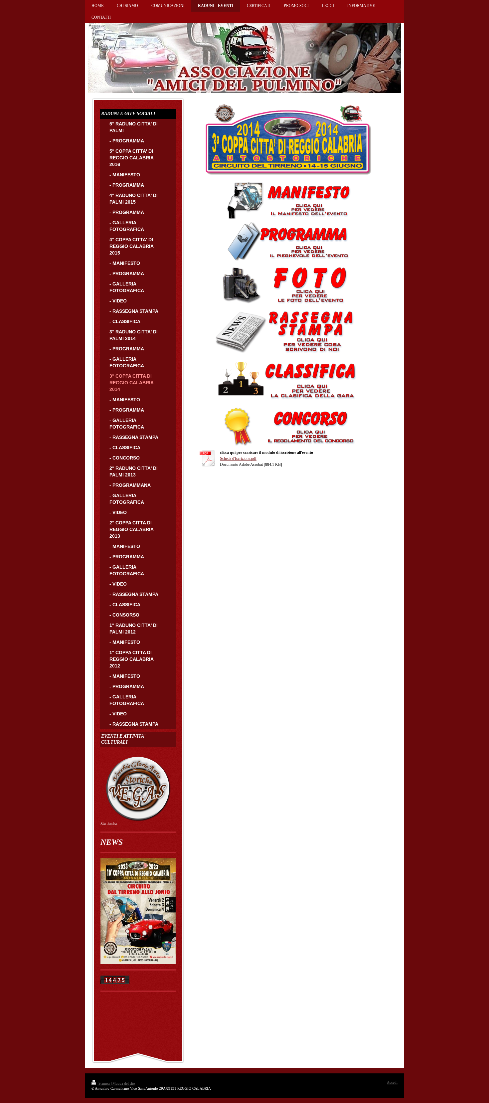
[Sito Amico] (138, 788)
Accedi (392, 1082)
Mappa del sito (123, 1083)
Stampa (104, 1083)
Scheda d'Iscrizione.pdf (238, 458)
